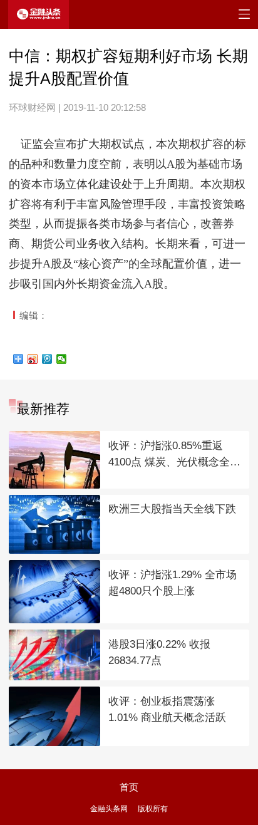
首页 (129, 787)
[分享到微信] (61, 359)
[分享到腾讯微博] (47, 359)
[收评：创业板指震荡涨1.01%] (54, 716)
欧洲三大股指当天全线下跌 (172, 509)
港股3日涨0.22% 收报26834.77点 (159, 652)
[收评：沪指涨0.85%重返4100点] (54, 460)
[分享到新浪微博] (33, 359)
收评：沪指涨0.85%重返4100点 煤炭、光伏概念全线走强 (174, 455)
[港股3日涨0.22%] (54, 655)
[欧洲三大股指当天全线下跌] (54, 524)
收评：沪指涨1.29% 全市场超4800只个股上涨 (172, 583)
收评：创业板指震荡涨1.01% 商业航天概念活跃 (167, 709)
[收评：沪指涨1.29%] (54, 591)
